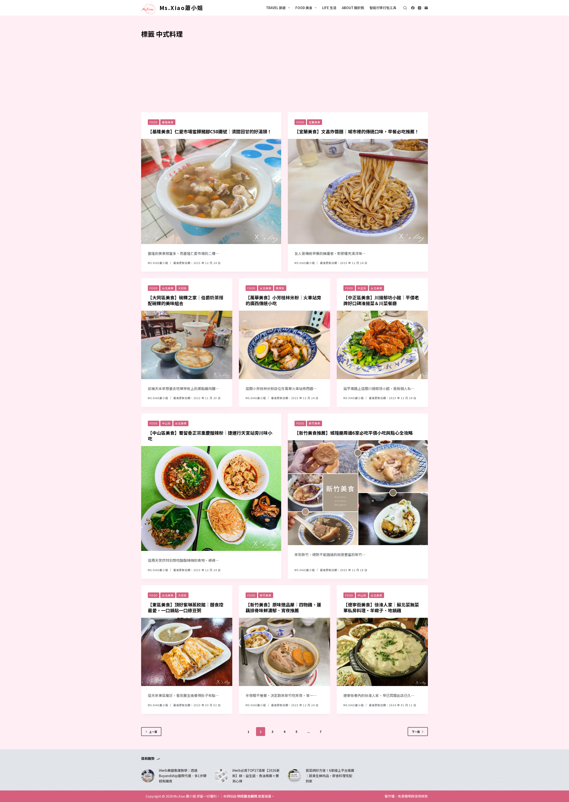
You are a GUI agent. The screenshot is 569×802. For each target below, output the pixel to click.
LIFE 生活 (329, 7)
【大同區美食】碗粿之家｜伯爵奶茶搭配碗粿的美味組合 (185, 300)
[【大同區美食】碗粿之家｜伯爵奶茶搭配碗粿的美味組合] (186, 345)
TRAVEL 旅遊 (276, 7)
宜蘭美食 (314, 122)
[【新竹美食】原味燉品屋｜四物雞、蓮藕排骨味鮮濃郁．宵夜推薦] (284, 652)
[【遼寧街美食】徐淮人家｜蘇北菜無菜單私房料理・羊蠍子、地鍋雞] (382, 652)
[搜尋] (405, 8)
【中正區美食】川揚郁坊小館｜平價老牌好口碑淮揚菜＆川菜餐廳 (381, 300)
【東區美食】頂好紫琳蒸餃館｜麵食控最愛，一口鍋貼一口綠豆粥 (185, 607)
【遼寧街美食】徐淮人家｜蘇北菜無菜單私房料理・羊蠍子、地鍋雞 (381, 607)
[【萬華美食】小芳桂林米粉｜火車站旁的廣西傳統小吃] (284, 345)
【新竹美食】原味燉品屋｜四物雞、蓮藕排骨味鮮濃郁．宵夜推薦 (283, 607)
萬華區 (280, 288)
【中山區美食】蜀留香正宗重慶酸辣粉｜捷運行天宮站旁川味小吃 (210, 436)
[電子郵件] (426, 8)
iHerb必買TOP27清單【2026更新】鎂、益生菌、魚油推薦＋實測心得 (256, 775)
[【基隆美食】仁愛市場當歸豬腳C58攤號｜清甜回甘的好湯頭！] (211, 191)
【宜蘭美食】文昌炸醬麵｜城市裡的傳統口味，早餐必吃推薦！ (357, 131)
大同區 (182, 288)
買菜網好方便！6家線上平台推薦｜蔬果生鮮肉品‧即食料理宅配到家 (330, 775)
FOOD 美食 (303, 7)
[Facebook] (413, 8)
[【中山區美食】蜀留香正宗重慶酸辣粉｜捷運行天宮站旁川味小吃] (211, 498)
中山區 (166, 423)
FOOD (154, 122)
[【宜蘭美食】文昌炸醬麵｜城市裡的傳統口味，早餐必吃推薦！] (358, 191)
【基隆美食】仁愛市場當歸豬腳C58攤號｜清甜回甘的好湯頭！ (210, 131)
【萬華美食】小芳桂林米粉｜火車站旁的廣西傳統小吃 (283, 300)
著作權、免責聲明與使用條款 (406, 796)
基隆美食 (168, 122)
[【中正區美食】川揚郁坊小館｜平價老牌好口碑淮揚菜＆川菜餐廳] (382, 345)
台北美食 (168, 288)
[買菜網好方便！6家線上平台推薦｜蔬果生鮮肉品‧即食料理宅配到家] (294, 775)
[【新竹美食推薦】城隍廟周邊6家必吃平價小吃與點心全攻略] (358, 492)
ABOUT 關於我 (353, 7)
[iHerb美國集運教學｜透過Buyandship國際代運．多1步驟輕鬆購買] (147, 775)
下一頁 (416, 732)
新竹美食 (314, 423)
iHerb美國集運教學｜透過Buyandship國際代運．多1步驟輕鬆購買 (182, 775)
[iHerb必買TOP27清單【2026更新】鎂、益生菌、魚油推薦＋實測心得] (221, 775)
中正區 (362, 288)
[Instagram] (419, 8)
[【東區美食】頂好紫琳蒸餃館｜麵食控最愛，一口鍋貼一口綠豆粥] (186, 652)
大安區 (182, 595)
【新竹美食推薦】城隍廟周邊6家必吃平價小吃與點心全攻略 (354, 433)
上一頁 (153, 732)
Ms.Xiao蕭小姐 (181, 8)
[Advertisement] (284, 72)
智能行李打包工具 (383, 7)
